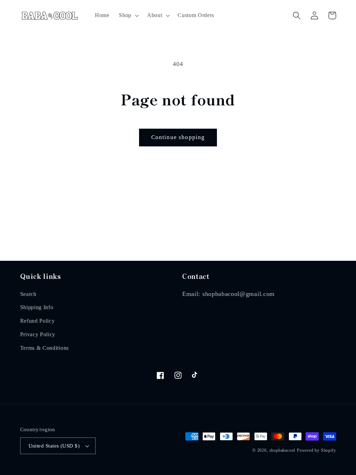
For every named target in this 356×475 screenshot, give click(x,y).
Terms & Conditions (44, 348)
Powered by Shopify (316, 450)
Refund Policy (37, 321)
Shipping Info (37, 307)
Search (28, 294)
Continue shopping (178, 137)
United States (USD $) (54, 446)
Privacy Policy (38, 334)
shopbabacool (282, 450)
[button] (128, 15)
